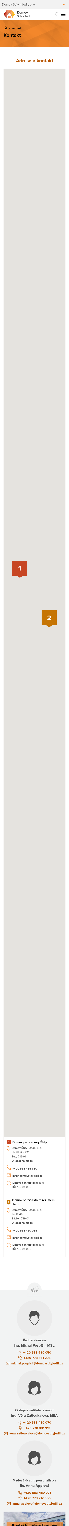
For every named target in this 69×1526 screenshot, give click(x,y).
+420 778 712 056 (37, 1498)
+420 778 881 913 (37, 1428)
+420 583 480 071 (37, 1493)
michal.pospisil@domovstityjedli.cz (37, 1363)
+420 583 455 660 (25, 1168)
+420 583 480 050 (37, 1352)
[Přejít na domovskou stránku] (17, 14)
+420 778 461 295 (37, 1358)
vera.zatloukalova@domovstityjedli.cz (37, 1433)
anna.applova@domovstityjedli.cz (37, 1504)
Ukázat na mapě (22, 1161)
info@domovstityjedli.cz (27, 1176)
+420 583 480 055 (25, 1230)
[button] (20, 569)
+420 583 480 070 (37, 1422)
